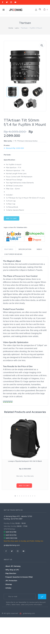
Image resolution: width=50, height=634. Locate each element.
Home (10, 28)
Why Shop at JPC (12, 570)
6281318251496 (11, 538)
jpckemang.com (28, 613)
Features (8, 249)
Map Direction (10, 573)
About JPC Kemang (12, 566)
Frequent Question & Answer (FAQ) (19, 577)
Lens (17, 28)
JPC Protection (11, 580)
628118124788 (11, 532)
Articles (8, 588)
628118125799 (11, 535)
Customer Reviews (13, 254)
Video (39, 249)
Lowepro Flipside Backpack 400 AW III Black (25, 461)
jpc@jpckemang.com (12, 545)
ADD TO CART (11, 218)
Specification (25, 249)
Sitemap (8, 584)
